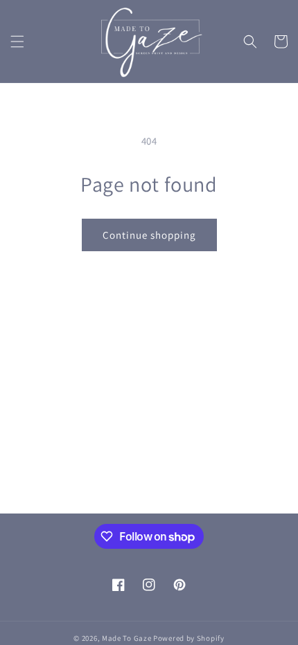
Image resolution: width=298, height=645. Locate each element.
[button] (17, 41)
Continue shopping (149, 235)
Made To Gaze (126, 638)
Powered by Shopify (189, 638)
